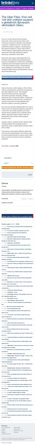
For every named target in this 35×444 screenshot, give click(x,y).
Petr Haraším (10, 298)
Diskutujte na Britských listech (23, 368)
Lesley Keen (10, 243)
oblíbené (31, 199)
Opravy (3, 430)
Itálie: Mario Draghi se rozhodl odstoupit (16, 237)
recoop (15, 292)
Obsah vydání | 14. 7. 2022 (10, 224)
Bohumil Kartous (11, 368)
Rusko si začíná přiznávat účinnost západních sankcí (19, 384)
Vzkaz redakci (17, 429)
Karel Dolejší (10, 294)
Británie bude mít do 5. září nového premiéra (17, 409)
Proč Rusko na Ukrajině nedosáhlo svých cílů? (18, 230)
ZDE (17, 146)
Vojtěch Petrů (10, 345)
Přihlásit (4, 186)
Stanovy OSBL (17, 427)
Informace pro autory (18, 430)
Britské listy (14, 3)
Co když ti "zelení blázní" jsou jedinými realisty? (18, 398)
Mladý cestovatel (20, 300)
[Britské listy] (17, 78)
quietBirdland (17, 243)
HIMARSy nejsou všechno (13, 275)
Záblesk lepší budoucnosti (19, 353)
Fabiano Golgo (10, 253)
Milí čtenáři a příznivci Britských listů (15, 306)
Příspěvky (16, 432)
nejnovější (24, 199)
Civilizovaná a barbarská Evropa (14, 290)
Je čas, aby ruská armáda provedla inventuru (17, 390)
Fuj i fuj (15, 298)
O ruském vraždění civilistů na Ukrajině (16, 392)
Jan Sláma (9, 353)
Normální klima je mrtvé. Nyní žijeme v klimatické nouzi (20, 261)
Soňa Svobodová (11, 300)
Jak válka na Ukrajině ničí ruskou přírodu (16, 378)
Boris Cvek (10, 239)
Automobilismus (8, 158)
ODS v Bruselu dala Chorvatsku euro (15, 323)
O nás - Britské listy (6, 427)
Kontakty (3, 429)
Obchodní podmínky (6, 433)
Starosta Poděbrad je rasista (14, 308)
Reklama (4, 432)
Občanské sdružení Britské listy (17, 438)
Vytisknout (6, 163)
